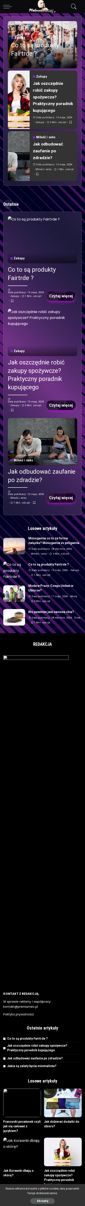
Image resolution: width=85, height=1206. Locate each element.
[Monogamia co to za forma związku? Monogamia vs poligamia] (14, 546)
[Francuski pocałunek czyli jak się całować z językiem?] (22, 1103)
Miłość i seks (45, 137)
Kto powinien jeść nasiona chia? (51, 612)
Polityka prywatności (18, 1014)
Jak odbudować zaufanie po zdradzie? (48, 151)
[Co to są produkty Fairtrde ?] (42, 240)
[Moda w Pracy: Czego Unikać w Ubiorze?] (14, 593)
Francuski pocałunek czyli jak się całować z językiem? (22, 1126)
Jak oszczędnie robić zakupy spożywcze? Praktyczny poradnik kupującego (53, 97)
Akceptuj (42, 1200)
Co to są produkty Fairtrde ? (48, 564)
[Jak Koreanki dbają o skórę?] (22, 1152)
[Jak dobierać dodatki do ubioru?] (63, 1103)
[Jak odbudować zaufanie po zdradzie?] (19, 156)
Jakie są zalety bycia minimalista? (31, 1066)
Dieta (77, 618)
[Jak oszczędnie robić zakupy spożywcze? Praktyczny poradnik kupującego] (19, 100)
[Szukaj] (72, 6)
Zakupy (19, 37)
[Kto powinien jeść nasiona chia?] (14, 617)
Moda (73, 596)
